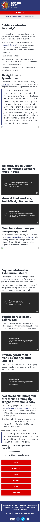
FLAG (16, 487)
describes (5, 84)
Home (7, 17)
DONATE (20, 12)
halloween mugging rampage (18, 408)
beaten (4, 279)
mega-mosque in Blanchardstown (19, 237)
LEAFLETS (16, 493)
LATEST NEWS (16, 17)
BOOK (16, 475)
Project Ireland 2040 (9, 45)
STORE (16, 481)
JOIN (16, 463)
